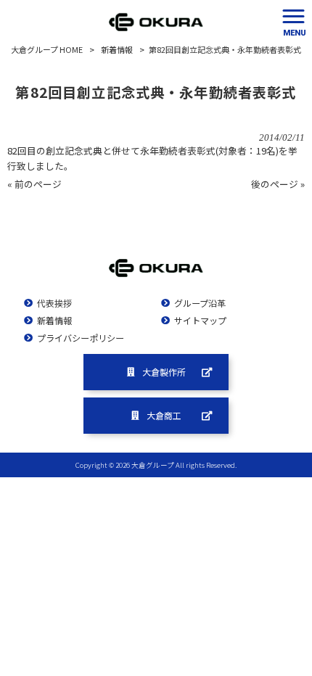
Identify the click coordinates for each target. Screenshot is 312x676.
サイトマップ (200, 320)
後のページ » (278, 184)
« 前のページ (34, 184)
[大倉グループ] (156, 22)
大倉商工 (164, 415)
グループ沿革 (200, 303)
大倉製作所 (164, 372)
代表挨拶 (54, 303)
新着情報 (117, 49)
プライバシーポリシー (80, 338)
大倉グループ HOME (47, 49)
